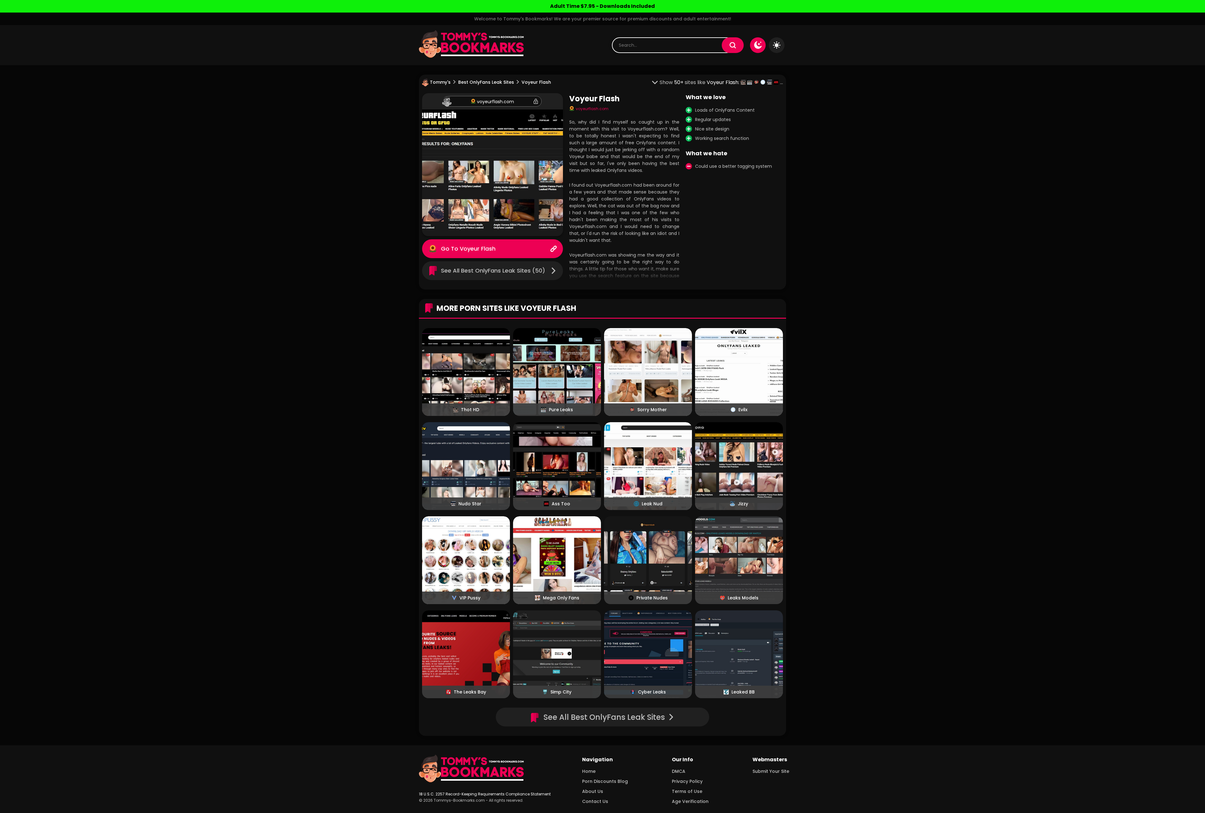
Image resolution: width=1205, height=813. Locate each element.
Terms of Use (687, 791)
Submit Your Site (770, 771)
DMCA (678, 771)
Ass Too (561, 504)
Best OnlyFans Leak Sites (486, 82)
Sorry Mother (652, 409)
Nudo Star (469, 504)
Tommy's (440, 82)
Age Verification (690, 801)
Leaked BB (743, 692)
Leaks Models (743, 598)
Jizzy (743, 504)
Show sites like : (700, 82)
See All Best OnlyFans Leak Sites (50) (493, 270)
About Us (592, 791)
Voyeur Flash (477, 248)
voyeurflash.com (495, 101)
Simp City (560, 692)
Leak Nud (652, 504)
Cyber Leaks (652, 692)
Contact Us (595, 801)
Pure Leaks (561, 409)
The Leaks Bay (470, 692)
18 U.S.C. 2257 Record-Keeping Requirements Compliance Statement (485, 794)
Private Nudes (652, 598)
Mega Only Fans (561, 598)
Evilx (742, 409)
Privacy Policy (687, 781)
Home (589, 771)
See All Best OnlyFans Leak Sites (604, 717)
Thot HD (470, 409)
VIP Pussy (469, 598)
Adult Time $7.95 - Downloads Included (602, 6)
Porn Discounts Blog (605, 781)
